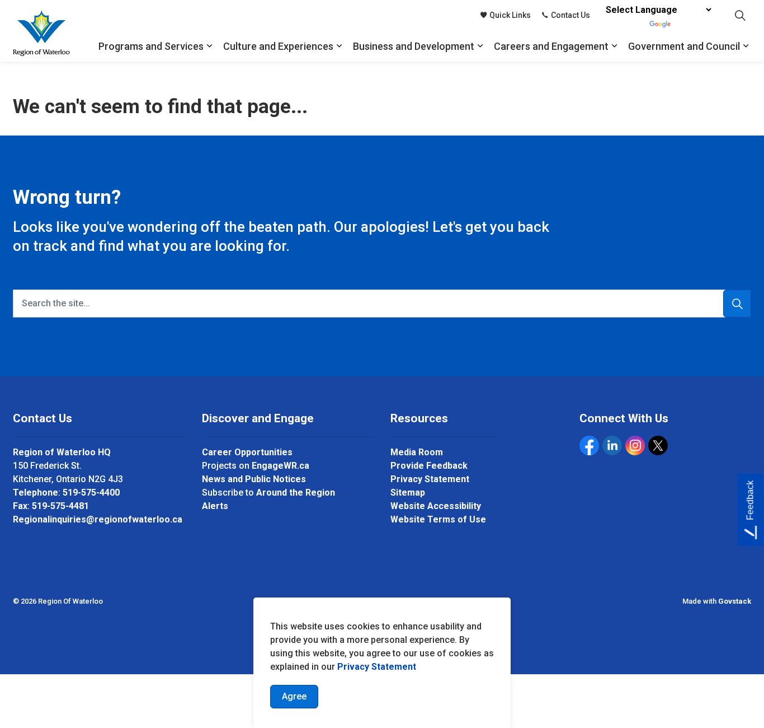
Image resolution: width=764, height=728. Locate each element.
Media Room (416, 452)
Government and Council (684, 46)
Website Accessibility (435, 506)
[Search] (737, 304)
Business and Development (413, 46)
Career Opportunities (247, 452)
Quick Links (510, 15)
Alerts (215, 506)
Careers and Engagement (551, 46)
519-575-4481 (60, 506)
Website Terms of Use (438, 519)
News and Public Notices (254, 479)
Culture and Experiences (278, 46)
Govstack (734, 601)
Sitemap (407, 492)
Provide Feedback (429, 465)
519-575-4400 (91, 492)
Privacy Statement (376, 666)
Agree (294, 696)
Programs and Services (151, 46)
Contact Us (570, 15)
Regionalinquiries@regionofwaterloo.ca (97, 519)
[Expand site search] (740, 15)
